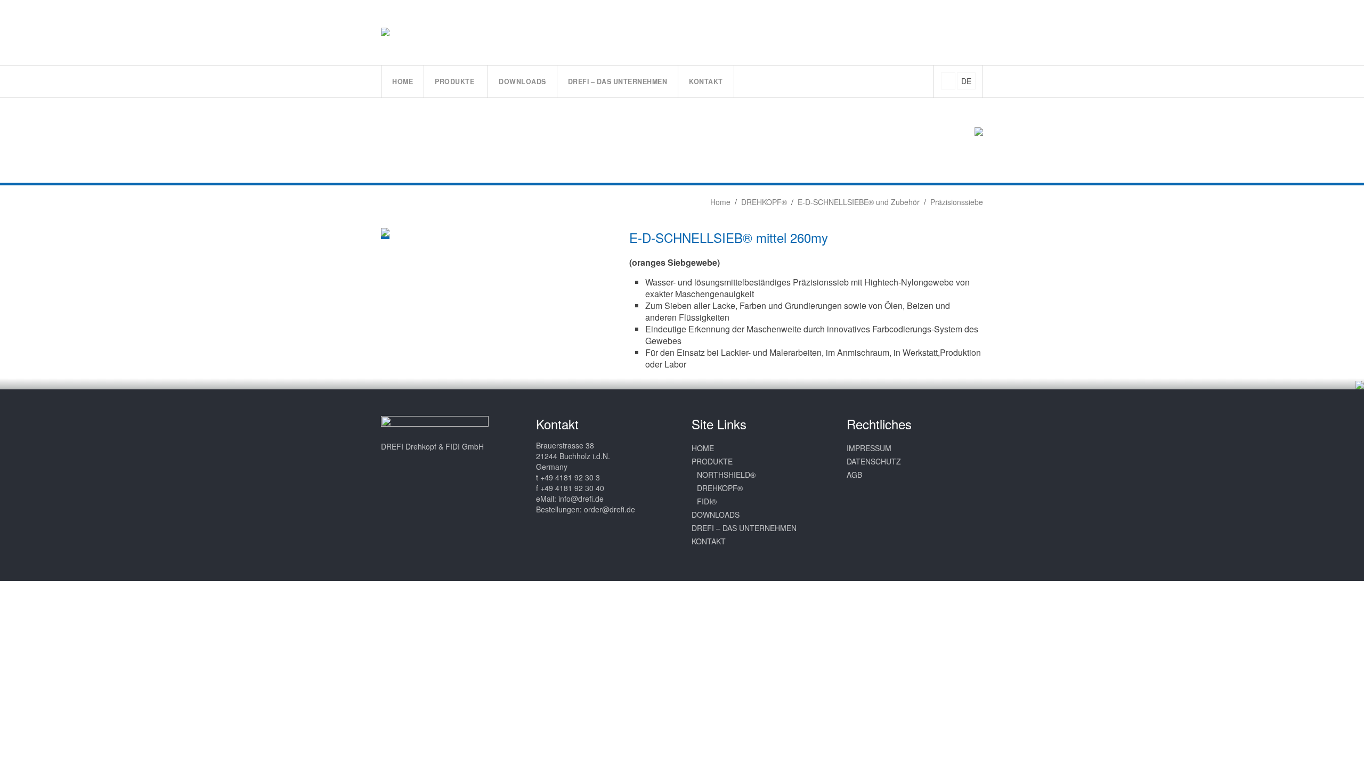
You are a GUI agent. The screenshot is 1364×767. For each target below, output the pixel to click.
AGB (854, 474)
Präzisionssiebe (956, 202)
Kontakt (709, 541)
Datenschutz (874, 461)
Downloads (716, 514)
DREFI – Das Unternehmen (744, 528)
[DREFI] (396, 32)
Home (719, 202)
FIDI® (707, 501)
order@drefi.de (609, 509)
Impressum (869, 448)
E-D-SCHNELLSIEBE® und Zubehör (859, 202)
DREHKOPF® (764, 202)
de (966, 81)
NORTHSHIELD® (726, 474)
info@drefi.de (581, 498)
